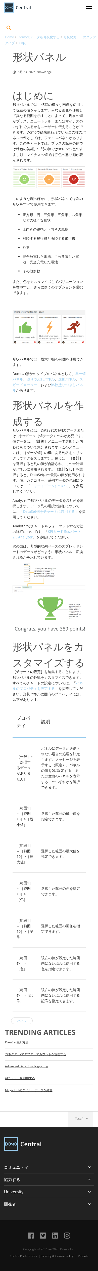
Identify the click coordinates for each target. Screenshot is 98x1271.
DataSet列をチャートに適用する (49, 511)
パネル (23, 43)
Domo (9, 37)
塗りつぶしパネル (41, 379)
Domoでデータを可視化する (39, 37)
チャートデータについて (49, 485)
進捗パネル (67, 379)
